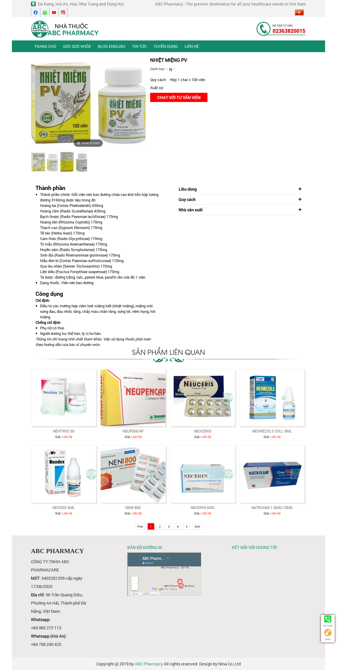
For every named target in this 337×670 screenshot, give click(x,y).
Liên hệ (192, 46)
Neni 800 (133, 507)
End (197, 526)
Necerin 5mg (203, 507)
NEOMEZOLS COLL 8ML (272, 431)
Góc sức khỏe (77, 46)
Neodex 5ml (63, 507)
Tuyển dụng (166, 46)
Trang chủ (45, 46)
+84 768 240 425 (46, 644)
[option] (44, 161)
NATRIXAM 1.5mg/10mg (272, 507)
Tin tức (139, 46)
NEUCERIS (202, 431)
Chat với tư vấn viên (179, 97)
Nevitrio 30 (63, 431)
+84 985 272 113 (46, 627)
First (140, 526)
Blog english (111, 46)
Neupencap (133, 431)
